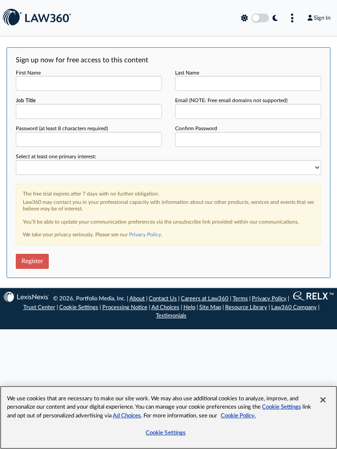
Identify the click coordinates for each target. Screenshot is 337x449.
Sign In (322, 18)
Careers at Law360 (205, 299)
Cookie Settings (78, 307)
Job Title (26, 100)
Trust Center (39, 307)
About (137, 299)
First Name (28, 72)
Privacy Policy (145, 234)
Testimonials (171, 316)
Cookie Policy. (238, 416)
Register (32, 261)
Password (62, 128)
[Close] (323, 400)
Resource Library (246, 307)
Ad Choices (165, 307)
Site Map (210, 307)
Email (231, 100)
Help (189, 307)
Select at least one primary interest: (56, 156)
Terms (240, 299)
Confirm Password (196, 128)
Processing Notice (124, 307)
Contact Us (163, 299)
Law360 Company (294, 307)
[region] (168, 417)
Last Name (187, 72)
